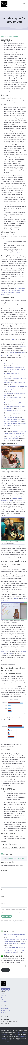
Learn (2, 999)
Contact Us (4, 1012)
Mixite (10, 653)
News (2, 1003)
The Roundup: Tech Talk (10, 417)
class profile (21, 352)
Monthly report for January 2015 (13, 403)
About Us (3, 995)
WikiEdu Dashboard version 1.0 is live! (14, 390)
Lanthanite (24, 651)
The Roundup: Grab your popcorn (13, 364)
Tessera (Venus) (5, 294)
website (14, 339)
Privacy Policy (4, 1008)
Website (3, 903)
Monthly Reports (12, 858)
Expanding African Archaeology (12, 397)
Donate (3, 1014)
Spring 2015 (21, 858)
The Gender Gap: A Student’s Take (13, 414)
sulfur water (15, 598)
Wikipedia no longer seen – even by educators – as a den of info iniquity (15, 433)
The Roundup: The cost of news (12, 410)
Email (3, 896)
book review (13, 352)
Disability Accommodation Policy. (14, 1042)
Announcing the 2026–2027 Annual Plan (14, 947)
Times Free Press (5, 356)
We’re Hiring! (7, 401)
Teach (2, 997)
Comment (4, 870)
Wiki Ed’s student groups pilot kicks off (14, 382)
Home (2, 993)
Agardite (3, 653)
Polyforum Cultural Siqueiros (9, 290)
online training (20, 253)
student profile (6, 354)
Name (3, 889)
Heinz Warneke (16, 292)
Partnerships (4, 1001)
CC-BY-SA (16, 1034)
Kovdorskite (4, 651)
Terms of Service (5, 1010)
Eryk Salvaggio (14, 36)
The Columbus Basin (19, 288)
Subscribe (5, 970)
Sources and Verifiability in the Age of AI (14, 943)
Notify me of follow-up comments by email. (14, 909)
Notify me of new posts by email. (11, 913)
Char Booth (23, 346)
